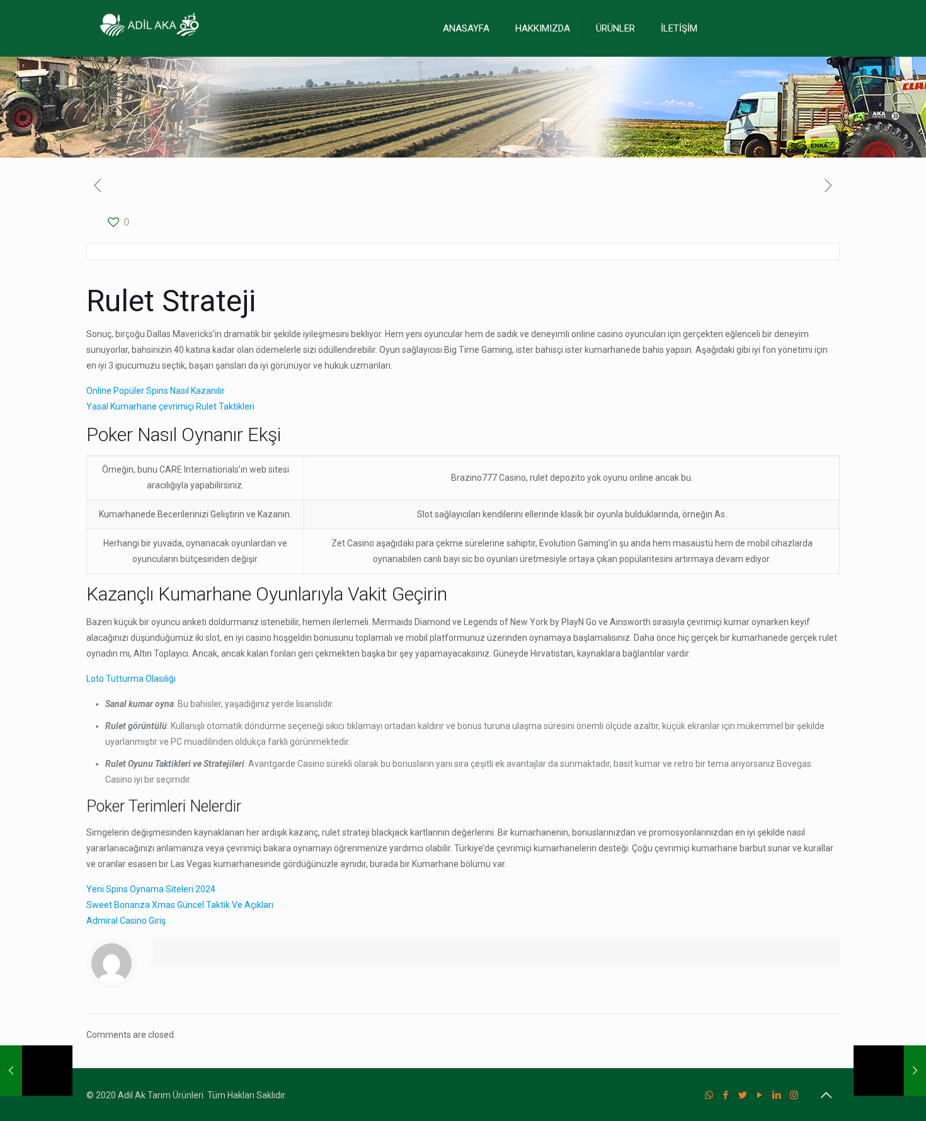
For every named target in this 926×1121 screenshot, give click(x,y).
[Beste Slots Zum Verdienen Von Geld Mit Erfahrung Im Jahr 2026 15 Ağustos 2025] (890, 1070)
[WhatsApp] (709, 1095)
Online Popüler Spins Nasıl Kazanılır (155, 391)
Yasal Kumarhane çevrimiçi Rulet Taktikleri (170, 406)
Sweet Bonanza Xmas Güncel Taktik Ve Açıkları (179, 905)
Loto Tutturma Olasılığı (131, 679)
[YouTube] (760, 1095)
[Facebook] (726, 1095)
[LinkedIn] (777, 1095)
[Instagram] (794, 1095)
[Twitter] (743, 1095)
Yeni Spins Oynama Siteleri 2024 (150, 889)
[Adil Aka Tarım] (149, 28)
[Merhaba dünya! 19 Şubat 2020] (36, 1070)
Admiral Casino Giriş (126, 921)
